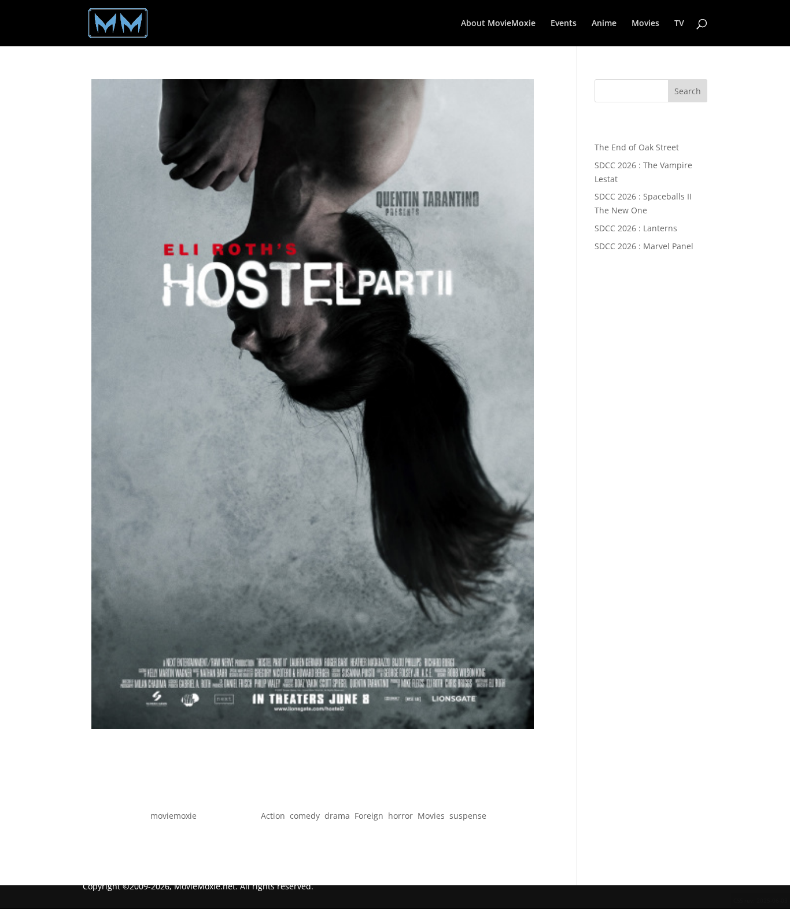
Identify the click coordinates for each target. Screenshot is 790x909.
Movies (645, 23)
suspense (467, 815)
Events (564, 23)
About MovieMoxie (498, 23)
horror (400, 815)
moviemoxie (173, 815)
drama (337, 815)
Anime (604, 23)
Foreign (369, 815)
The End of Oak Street (637, 147)
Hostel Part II (312, 794)
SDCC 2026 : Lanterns (636, 228)
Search (687, 91)
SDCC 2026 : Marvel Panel (644, 246)
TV (679, 23)
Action (273, 815)
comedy (305, 815)
